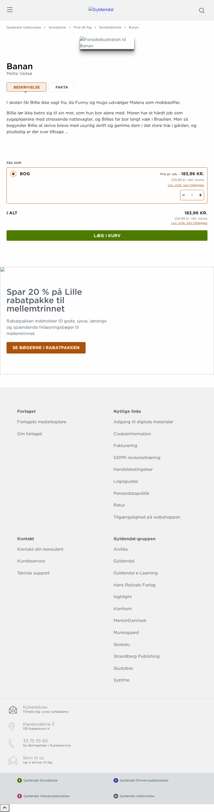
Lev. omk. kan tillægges (186, 185)
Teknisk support (33, 572)
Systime (121, 680)
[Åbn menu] (10, 10)
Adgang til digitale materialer (143, 421)
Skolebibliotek (110, 27)
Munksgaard (126, 632)
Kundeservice (31, 560)
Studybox (123, 668)
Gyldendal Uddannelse (24, 27)
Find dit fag (83, 27)
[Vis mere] (107, 145)
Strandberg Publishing (137, 656)
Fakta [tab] (62, 87)
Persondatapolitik (131, 493)
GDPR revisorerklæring (137, 457)
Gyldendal (124, 560)
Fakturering (125, 445)
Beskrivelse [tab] (27, 87)
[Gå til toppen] (4, 808)
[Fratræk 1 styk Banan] (183, 195)
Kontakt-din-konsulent (40, 549)
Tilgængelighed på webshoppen (147, 517)
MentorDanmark (130, 620)
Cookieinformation (132, 433)
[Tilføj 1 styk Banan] (200, 195)
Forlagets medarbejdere (41, 421)
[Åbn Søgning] (201, 10)
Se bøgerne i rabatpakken (46, 347)
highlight (123, 596)
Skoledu (122, 644)
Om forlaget (29, 433)
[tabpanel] (107, 123)
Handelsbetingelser (133, 469)
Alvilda (121, 549)
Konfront (123, 608)
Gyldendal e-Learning (136, 572)
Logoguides (126, 481)
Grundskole (57, 27)
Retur (119, 505)
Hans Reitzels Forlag (135, 584)
